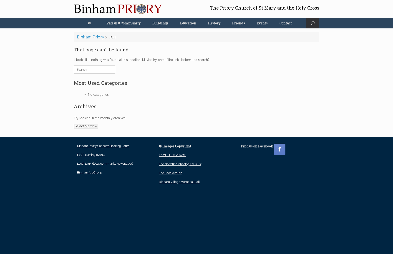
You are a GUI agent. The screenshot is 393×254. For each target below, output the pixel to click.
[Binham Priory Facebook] (279, 149)
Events (262, 23)
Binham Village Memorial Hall (179, 182)
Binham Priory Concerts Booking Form (103, 146)
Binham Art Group (89, 172)
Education (188, 23)
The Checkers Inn (170, 173)
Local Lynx (84, 163)
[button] (312, 23)
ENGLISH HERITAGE (172, 155)
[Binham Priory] (118, 9)
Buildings (160, 23)
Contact (286, 23)
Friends (238, 23)
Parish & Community (123, 23)
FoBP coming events (91, 154)
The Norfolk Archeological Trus (180, 164)
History (214, 23)
